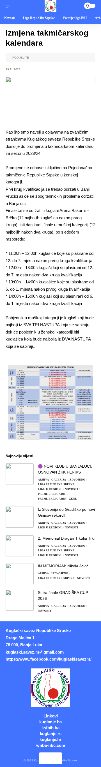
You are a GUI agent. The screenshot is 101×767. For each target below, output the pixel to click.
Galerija (58, 479)
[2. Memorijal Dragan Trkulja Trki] (20, 545)
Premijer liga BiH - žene (57, 498)
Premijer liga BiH (52, 493)
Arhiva (43, 479)
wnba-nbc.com (50, 745)
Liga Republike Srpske (56, 484)
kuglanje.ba (50, 721)
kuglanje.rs (50, 733)
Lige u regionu (50, 489)
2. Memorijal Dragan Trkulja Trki (66, 538)
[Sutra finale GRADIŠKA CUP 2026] (20, 600)
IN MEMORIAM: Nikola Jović (63, 566)
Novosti (71, 489)
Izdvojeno (76, 479)
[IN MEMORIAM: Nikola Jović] (20, 573)
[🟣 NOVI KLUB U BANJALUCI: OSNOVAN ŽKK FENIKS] (20, 473)
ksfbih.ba (50, 727)
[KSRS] (50, 6)
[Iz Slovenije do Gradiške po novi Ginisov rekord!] (20, 517)
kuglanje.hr (50, 739)
